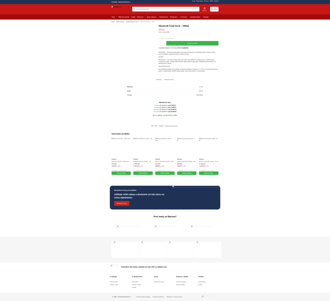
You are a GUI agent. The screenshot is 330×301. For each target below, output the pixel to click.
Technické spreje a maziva (132, 21)
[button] (214, 9)
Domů (113, 21)
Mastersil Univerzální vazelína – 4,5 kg (208, 161)
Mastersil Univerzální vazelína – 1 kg (186, 161)
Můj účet (204, 10)
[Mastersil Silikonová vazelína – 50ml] (165, 147)
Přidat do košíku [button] (121, 173)
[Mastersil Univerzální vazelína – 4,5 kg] (208, 147)
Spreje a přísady (120, 21)
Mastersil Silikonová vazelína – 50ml (164, 161)
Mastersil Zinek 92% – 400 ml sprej (120, 161)
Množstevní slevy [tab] (169, 79)
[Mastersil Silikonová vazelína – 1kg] (143, 147)
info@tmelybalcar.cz (124, 2)
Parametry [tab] (159, 79)
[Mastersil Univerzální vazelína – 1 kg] (187, 147)
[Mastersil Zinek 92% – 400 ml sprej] (121, 147)
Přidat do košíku (192, 43)
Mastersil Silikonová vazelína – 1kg (142, 161)
